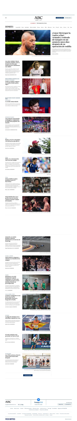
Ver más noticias (28, 375)
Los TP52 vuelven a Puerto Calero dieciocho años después (12, 356)
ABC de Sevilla (7, 342)
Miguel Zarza (7, 74)
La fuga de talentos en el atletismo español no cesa (12, 317)
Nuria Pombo (7, 148)
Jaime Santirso (7, 129)
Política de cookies (36, 408)
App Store (61, 404)
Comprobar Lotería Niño (12, 413)
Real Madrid (27, 27)
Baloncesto (50, 27)
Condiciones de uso (43, 408)
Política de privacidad (28, 408)
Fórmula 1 (57, 27)
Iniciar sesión (68, 17)
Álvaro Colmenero (8, 207)
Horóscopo (40, 413)
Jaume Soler (7, 363)
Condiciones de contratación (34, 409)
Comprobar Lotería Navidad (26, 413)
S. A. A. (6, 290)
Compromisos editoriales (44, 409)
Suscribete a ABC (60, 17)
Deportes (9, 26)
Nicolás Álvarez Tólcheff (10, 97)
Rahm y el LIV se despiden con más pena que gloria (12, 140)
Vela (68, 27)
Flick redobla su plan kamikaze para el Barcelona (11, 180)
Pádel (46, 27)
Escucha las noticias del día (64, 413)
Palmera (38, 27)
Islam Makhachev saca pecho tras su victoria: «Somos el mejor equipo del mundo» (12, 199)
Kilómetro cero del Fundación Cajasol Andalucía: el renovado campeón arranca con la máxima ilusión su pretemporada (12, 280)
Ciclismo (64, 27)
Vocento (11, 408)
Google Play (69, 404)
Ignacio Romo (7, 324)
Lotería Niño (19, 413)
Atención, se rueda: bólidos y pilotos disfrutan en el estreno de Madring (12, 239)
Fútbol (23, 27)
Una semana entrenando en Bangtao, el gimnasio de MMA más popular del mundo (12, 121)
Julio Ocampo (7, 169)
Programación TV (46, 413)
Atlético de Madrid (33, 27)
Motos (61, 27)
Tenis (54, 27)
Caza (71, 27)
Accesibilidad (54, 408)
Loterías (57, 413)
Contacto (21, 408)
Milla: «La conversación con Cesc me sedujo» (12, 159)
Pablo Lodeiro (7, 189)
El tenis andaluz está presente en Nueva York (12, 335)
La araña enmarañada (11, 101)
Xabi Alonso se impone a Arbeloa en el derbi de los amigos (12, 259)
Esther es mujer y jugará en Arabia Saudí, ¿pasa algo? (12, 83)
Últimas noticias (52, 413)
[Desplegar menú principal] (6, 18)
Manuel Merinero (8, 78)
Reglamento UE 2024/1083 (62, 408)
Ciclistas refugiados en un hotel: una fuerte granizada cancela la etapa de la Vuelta (12, 298)
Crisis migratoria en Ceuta (42, 23)
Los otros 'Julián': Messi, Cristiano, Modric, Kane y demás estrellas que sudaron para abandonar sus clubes (12, 64)
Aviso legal (49, 408)
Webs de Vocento (68, 419)
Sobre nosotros (16, 408)
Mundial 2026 (18, 27)
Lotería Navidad (34, 413)
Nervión (42, 27)
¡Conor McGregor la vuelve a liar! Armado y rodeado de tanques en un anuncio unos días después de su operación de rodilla (61, 40)
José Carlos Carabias (8, 306)
